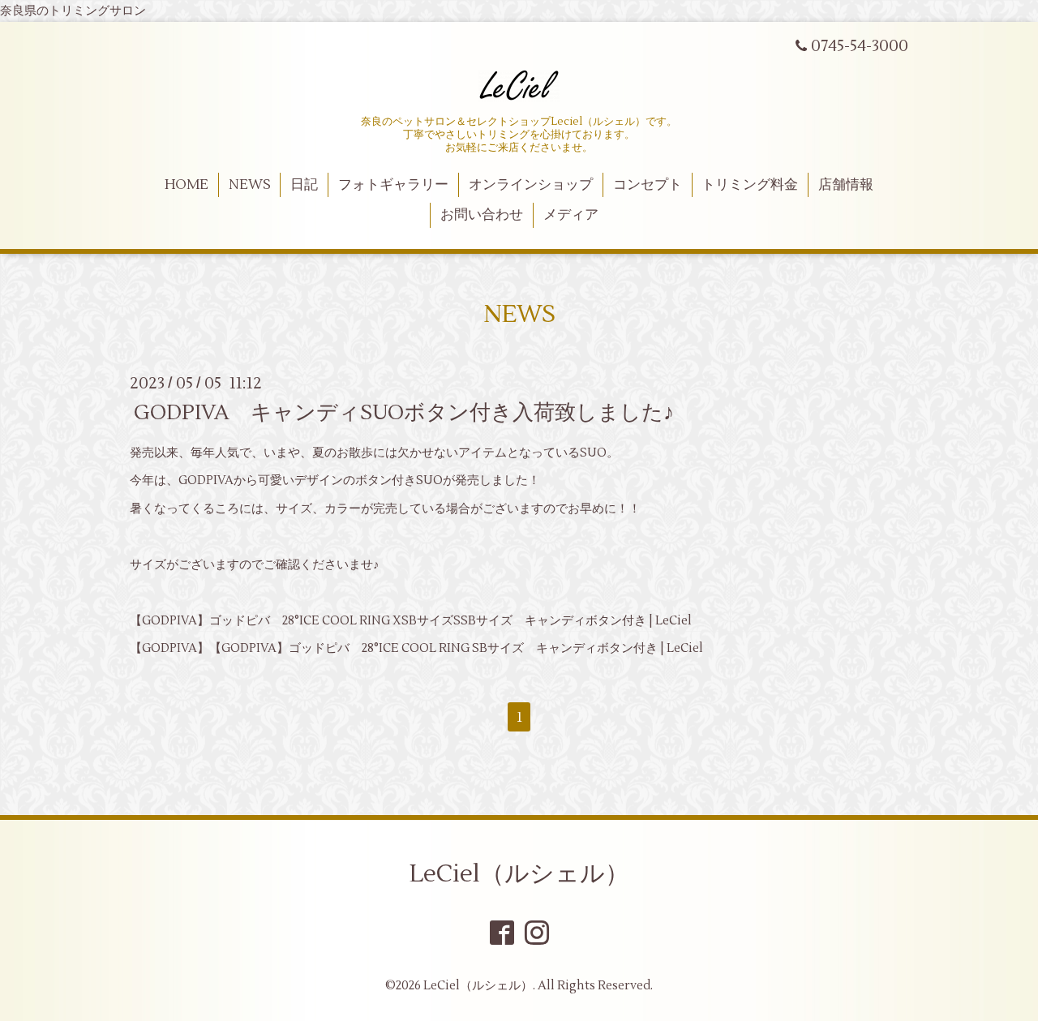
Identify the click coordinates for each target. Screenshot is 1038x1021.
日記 (304, 185)
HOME (186, 185)
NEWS (250, 185)
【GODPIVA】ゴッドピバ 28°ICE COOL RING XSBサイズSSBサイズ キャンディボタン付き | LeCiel (411, 620)
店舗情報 (845, 185)
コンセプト (647, 185)
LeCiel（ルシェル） (519, 874)
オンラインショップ (531, 185)
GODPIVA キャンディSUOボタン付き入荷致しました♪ (404, 412)
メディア (570, 215)
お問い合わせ (481, 215)
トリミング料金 (749, 185)
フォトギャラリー (393, 185)
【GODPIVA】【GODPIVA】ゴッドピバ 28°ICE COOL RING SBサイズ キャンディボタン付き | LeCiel (416, 648)
